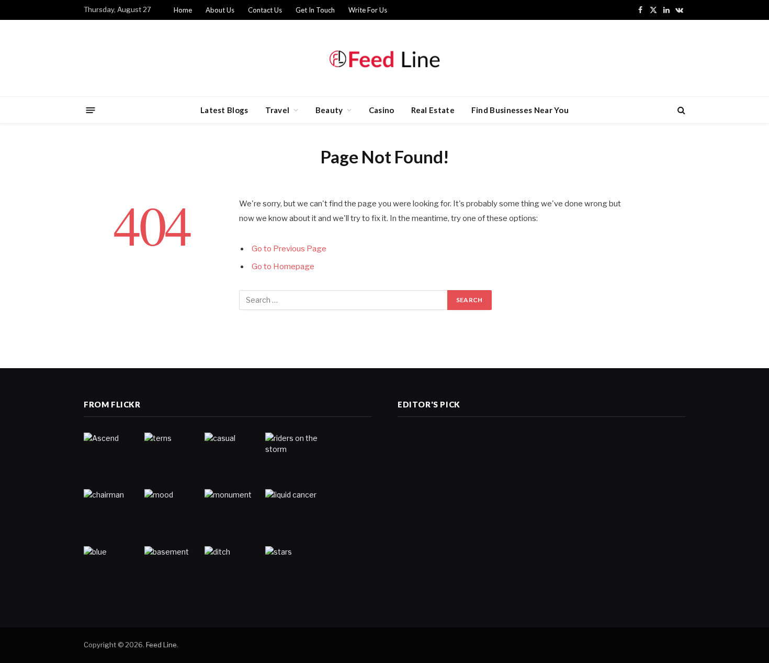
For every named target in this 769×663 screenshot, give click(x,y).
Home (183, 10)
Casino (381, 110)
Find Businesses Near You (520, 110)
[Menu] (90, 109)
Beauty (329, 110)
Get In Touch (315, 10)
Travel (277, 110)
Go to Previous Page (289, 248)
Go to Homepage (283, 266)
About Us (220, 10)
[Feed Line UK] (384, 58)
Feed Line (161, 644)
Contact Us (265, 10)
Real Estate (433, 110)
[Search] (680, 110)
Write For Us (367, 10)
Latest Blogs (224, 110)
